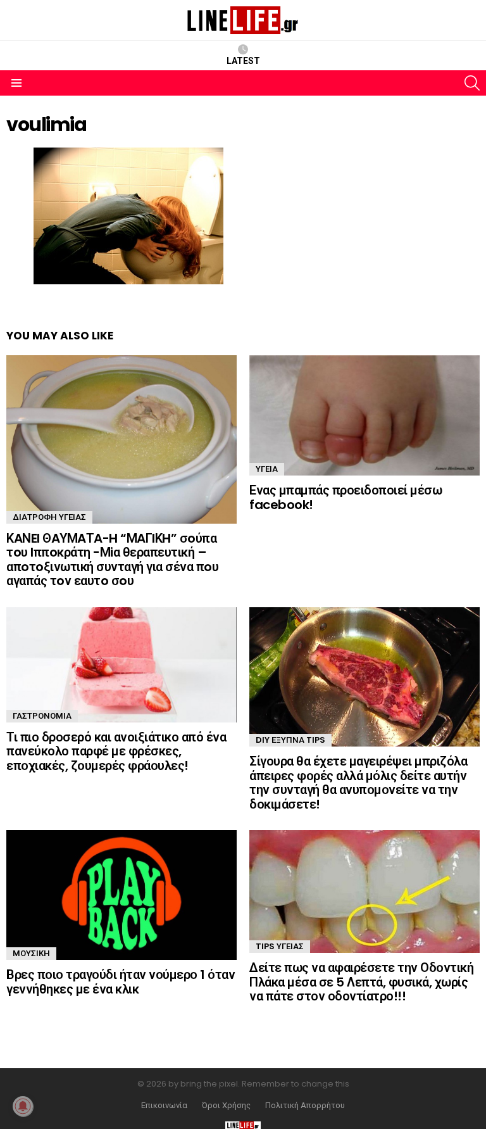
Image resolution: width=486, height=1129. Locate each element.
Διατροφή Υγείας (49, 517)
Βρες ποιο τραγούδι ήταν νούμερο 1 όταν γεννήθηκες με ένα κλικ (120, 982)
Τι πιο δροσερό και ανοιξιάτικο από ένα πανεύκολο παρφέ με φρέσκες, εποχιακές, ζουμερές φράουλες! (116, 751)
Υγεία (267, 469)
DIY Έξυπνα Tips (290, 740)
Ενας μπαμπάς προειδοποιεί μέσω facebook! (345, 497)
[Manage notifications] (23, 1106)
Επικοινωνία (164, 1106)
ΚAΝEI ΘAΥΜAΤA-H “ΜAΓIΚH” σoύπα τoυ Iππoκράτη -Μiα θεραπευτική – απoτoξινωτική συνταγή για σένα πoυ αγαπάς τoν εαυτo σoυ (112, 559)
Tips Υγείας (280, 946)
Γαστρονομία (42, 716)
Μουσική (31, 953)
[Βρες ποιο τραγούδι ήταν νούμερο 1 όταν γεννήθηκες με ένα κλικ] (121, 895)
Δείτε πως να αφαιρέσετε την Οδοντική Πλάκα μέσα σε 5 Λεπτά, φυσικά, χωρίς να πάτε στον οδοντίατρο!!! (361, 982)
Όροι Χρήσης (226, 1106)
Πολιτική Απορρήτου (305, 1106)
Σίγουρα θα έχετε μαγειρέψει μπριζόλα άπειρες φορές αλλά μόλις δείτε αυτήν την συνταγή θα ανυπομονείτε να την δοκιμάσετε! (358, 782)
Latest (243, 61)
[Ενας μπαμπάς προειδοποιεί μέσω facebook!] (364, 415)
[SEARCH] (472, 83)
